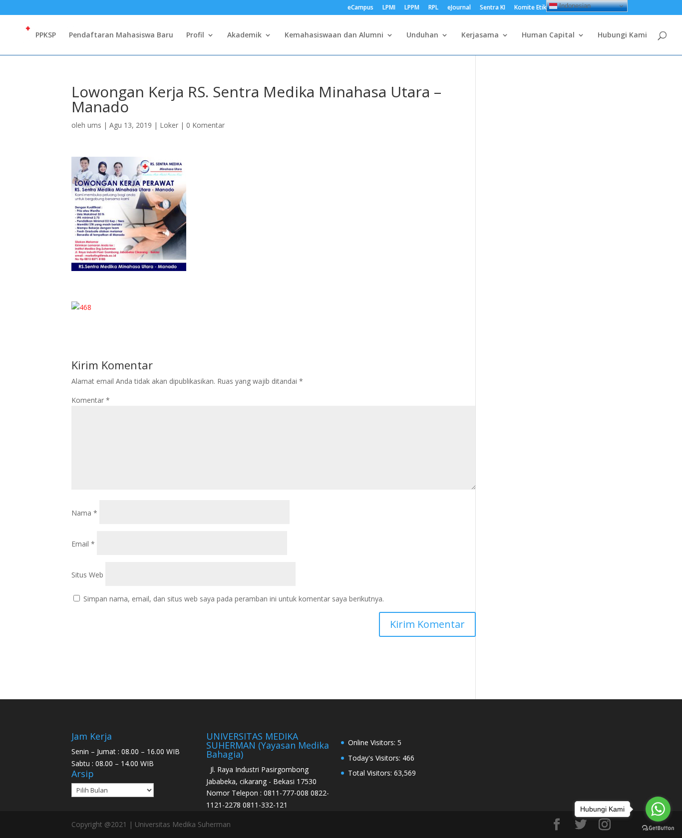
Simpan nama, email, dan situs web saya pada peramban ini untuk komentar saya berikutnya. (233, 598)
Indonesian (574, 5)
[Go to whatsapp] (658, 809)
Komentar (90, 400)
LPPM (411, 7)
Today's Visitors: (375, 758)
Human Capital (548, 35)
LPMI (388, 7)
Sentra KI (492, 7)
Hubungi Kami (622, 35)
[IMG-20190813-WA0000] (128, 214)
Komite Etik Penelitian (545, 7)
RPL (433, 7)
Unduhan (422, 35)
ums (94, 125)
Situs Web (87, 574)
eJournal (459, 7)
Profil (195, 35)
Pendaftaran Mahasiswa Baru (121, 35)
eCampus (360, 7)
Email (83, 544)
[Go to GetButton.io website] (658, 828)
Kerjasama (480, 35)
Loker (169, 125)
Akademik (244, 35)
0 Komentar (205, 125)
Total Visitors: (371, 773)
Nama (84, 513)
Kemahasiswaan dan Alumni (334, 35)
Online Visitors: (372, 742)
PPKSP (45, 35)
